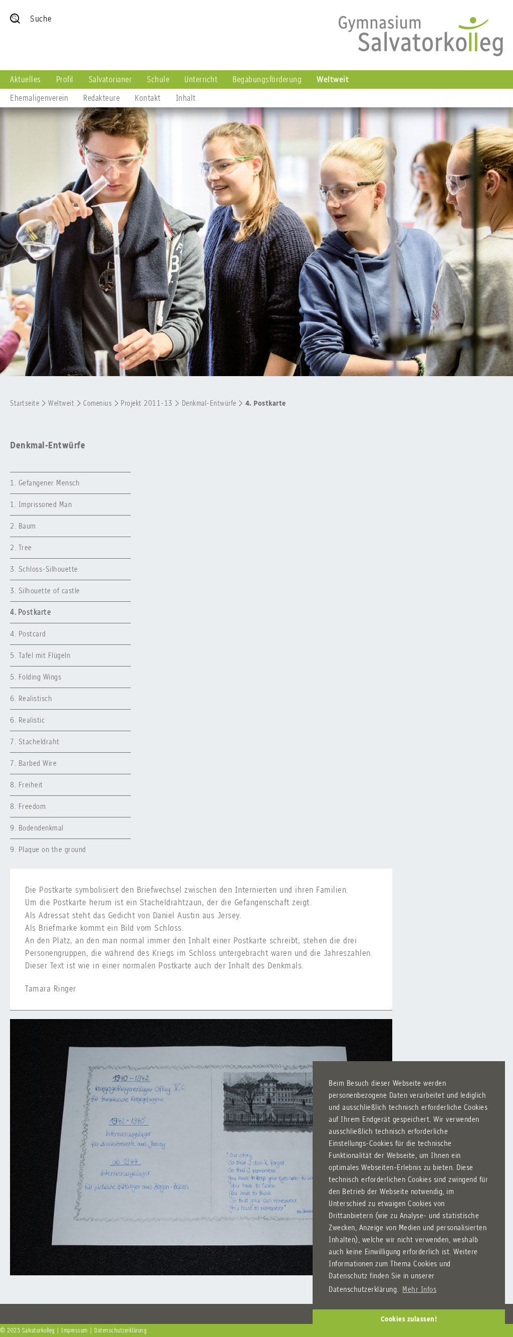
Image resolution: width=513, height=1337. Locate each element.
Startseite (24, 403)
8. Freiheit (26, 784)
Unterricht (200, 79)
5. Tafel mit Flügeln (40, 655)
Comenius (97, 403)
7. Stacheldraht (35, 741)
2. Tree (21, 547)
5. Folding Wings (35, 677)
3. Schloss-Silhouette (44, 569)
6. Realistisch (31, 698)
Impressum (74, 1330)
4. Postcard (28, 633)
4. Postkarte (265, 403)
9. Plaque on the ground (48, 849)
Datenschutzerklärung (120, 1330)
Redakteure (101, 98)
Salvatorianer (110, 79)
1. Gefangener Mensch (45, 482)
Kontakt (148, 98)
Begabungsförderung (267, 79)
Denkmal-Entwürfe (209, 403)
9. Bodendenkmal (37, 827)
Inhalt (186, 98)
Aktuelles (25, 79)
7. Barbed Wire (33, 763)
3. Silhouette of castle (45, 590)
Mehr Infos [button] (419, 1289)
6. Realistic (27, 720)
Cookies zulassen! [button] (409, 1318)
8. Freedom (28, 806)
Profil (65, 79)
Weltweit (333, 79)
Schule (158, 79)
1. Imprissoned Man (41, 504)
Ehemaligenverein (39, 98)
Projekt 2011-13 (147, 403)
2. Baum (23, 526)
